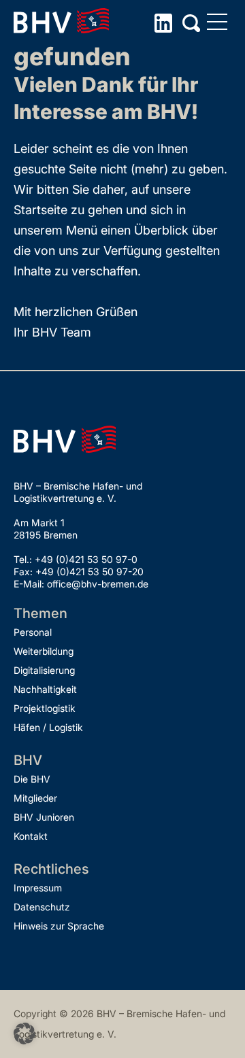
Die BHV (32, 779)
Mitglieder (35, 798)
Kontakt (31, 836)
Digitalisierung (44, 670)
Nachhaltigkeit (45, 689)
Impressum (38, 887)
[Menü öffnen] (217, 22)
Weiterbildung (44, 651)
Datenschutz (42, 906)
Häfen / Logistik (48, 727)
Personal (33, 632)
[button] (24, 1033)
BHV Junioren (44, 817)
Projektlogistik (45, 708)
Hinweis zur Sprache (59, 926)
